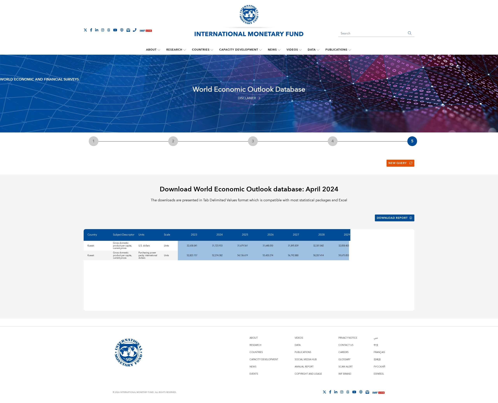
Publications (336, 49)
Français (379, 352)
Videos (292, 49)
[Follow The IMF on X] (85, 30)
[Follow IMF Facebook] (91, 30)
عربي (376, 338)
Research (174, 49)
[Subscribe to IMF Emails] (128, 30)
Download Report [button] (392, 218)
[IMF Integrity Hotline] (134, 30)
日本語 (377, 359)
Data (312, 49)
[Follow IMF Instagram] (102, 30)
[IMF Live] (146, 30)
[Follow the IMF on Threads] (108, 30)
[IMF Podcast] (122, 30)
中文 (376, 345)
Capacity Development (238, 49)
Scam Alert (345, 367)
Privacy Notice (347, 338)
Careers (343, 352)
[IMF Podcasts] (361, 392)
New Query (397, 163)
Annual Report (304, 367)
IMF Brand (344, 374)
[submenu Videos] (300, 50)
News (272, 49)
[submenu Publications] (349, 50)
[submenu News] (279, 50)
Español (379, 374)
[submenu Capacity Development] (260, 50)
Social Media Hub (306, 359)
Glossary (344, 359)
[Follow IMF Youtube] (115, 30)
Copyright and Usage (308, 374)
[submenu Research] (184, 50)
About (151, 49)
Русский (379, 367)
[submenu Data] (318, 50)
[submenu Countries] (212, 50)
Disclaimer (247, 98)
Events (254, 374)
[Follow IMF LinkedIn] (96, 30)
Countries (201, 49)
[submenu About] (159, 50)
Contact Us (345, 345)
